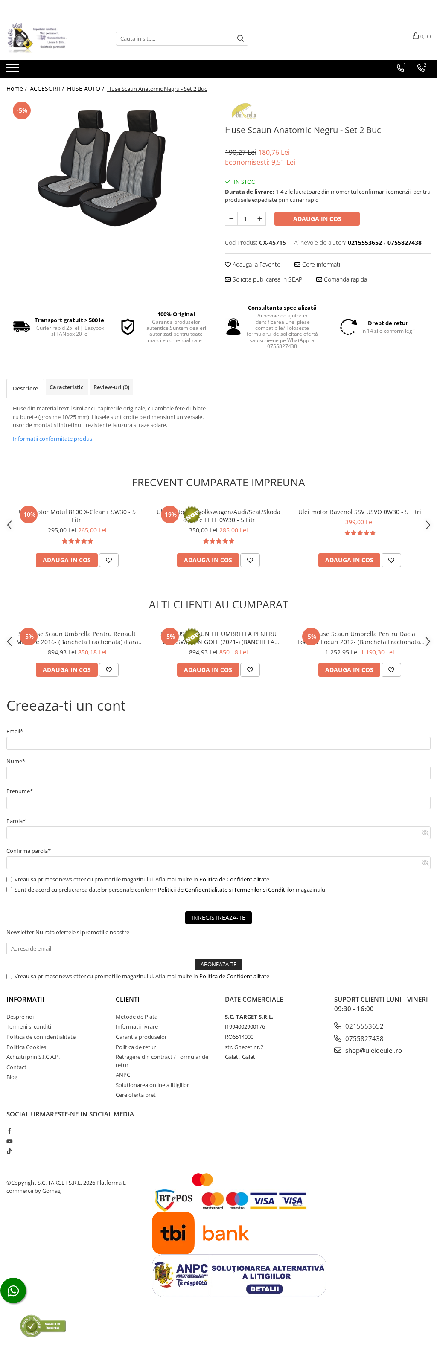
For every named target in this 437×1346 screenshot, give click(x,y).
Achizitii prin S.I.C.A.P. (33, 1057)
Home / (17, 88)
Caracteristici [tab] (67, 387)
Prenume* (19, 791)
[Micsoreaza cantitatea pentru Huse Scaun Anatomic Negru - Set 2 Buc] (231, 219)
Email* (14, 731)
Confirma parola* (28, 851)
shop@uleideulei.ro (373, 1050)
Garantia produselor (141, 1037)
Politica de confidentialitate (41, 1037)
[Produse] (13, 70)
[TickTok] (9, 1151)
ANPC (123, 1075)
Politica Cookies (26, 1047)
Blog (11, 1077)
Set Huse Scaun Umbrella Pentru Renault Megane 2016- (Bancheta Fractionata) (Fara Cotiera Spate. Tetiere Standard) (77, 638)
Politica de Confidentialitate (234, 879)
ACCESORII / (48, 88)
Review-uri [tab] (111, 387)
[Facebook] (9, 1131)
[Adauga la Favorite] (109, 560)
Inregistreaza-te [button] (218, 917)
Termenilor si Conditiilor (264, 889)
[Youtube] (9, 1141)
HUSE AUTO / (86, 88)
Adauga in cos (317, 219)
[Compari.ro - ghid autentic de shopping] (43, 1325)
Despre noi (20, 1016)
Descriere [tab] (25, 388)
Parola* (16, 821)
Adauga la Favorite (255, 264)
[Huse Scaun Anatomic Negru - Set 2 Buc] (109, 167)
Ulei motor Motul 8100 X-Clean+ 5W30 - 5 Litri (77, 516)
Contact (16, 1067)
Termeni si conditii (29, 1026)
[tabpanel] (109, 167)
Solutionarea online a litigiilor (152, 1085)
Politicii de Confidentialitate (192, 889)
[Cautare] (240, 39)
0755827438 (364, 1038)
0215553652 (364, 1026)
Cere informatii (320, 264)
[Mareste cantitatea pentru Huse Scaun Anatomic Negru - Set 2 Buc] (259, 219)
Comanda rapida (344, 279)
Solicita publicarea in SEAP (266, 279)
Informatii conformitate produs (52, 438)
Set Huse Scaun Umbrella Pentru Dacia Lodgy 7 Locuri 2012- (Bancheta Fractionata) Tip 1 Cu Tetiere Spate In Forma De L (359, 638)
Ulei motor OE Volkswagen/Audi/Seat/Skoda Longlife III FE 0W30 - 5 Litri (218, 516)
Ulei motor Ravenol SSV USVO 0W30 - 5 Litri (359, 512)
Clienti (128, 999)
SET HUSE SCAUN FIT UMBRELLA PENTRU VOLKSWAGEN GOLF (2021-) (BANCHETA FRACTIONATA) (218, 638)
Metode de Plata (136, 1016)
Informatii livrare (137, 1026)
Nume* (15, 761)
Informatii (25, 999)
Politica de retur (136, 1047)
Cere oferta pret (136, 1095)
